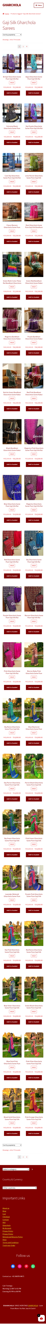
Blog (4, 1211)
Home (7, 14)
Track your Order (9, 1245)
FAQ (4, 1222)
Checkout (6, 1217)
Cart (4, 1214)
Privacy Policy (8, 1231)
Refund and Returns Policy (13, 1237)
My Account (7, 1228)
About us (6, 1208)
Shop (4, 1240)
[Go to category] (32, 1169)
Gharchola (6, 1225)
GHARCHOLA (12, 5)
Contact (6, 1220)
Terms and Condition (11, 1242)
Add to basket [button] (12, 93)
